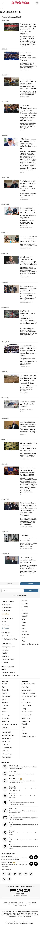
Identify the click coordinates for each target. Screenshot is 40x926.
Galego (24, 595)
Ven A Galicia (26, 706)
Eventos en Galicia (7, 659)
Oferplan (4, 653)
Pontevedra (26, 635)
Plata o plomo (26, 702)
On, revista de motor (28, 736)
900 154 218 (20, 890)
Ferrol (24, 622)
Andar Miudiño (7, 748)
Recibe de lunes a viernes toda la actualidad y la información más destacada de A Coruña (23, 817)
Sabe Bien (25, 687)
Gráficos (4, 712)
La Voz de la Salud (28, 684)
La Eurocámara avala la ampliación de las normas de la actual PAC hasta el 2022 (28, 471)
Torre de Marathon (8, 735)
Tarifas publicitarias (8, 647)
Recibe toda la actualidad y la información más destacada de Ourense (23, 846)
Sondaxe (12, 904)
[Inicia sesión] (36, 2)
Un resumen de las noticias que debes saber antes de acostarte (22, 773)
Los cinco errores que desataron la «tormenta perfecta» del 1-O (28, 288)
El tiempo (5, 727)
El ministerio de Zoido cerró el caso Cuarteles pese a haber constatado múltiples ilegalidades (28, 213)
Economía (5, 690)
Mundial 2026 (6, 732)
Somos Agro (6, 715)
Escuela (24, 733)
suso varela (24, 392)
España (4, 693)
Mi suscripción (6, 604)
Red (23, 699)
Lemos (24, 625)
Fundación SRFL (23, 902)
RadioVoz (6, 904)
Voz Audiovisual (32, 902)
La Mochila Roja (27, 715)
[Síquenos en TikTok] (31, 874)
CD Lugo (5, 744)
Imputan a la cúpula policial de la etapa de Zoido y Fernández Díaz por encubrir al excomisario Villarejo (28, 427)
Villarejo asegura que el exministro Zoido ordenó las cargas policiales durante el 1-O (28, 144)
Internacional (6, 696)
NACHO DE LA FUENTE (26, 548)
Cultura (4, 709)
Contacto (4, 662)
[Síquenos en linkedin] (20, 874)
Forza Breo (5, 751)
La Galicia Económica (9, 724)
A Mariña (25, 607)
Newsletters (5, 625)
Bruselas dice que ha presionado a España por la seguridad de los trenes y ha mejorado (28, 29)
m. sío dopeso (24, 459)
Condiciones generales (12, 923)
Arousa (24, 610)
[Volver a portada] (20, 3)
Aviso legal (8, 922)
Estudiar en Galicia (28, 693)
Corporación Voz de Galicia (10, 902)
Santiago (25, 638)
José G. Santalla (25, 70)
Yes (23, 730)
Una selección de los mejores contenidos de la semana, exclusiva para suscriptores (22, 780)
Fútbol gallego (6, 754)
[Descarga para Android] (36, 857)
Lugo (23, 628)
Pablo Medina (24, 199)
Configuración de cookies (26, 923)
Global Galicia (26, 690)
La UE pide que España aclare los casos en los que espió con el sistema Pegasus (28, 260)
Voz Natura (24, 904)
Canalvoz (18, 904)
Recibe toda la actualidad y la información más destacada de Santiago (23, 832)
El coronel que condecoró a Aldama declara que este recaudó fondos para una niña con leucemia (28, 83)
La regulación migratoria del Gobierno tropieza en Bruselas (28, 56)
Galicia (4, 687)
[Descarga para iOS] (31, 857)
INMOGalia (5, 656)
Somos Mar (5, 718)
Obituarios (5, 721)
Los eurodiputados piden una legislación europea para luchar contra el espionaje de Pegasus (28, 350)
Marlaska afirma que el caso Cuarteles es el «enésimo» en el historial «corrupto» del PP (28, 186)
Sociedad (5, 706)
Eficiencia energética (8, 672)
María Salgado (24, 96)
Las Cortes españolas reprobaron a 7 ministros (28, 537)
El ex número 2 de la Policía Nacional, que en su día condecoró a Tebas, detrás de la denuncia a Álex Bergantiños (28, 509)
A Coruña (25, 603)
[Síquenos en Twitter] (9, 874)
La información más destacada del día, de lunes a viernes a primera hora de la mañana (23, 766)
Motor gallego (6, 757)
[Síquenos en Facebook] (4, 874)
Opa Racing (6, 741)
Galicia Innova (26, 718)
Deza (23, 619)
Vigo (23, 641)
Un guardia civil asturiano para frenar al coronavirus (27, 559)
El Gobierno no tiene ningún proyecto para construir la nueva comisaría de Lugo (28, 379)
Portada (4, 684)
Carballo (24, 616)
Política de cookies (30, 922)
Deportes (5, 702)
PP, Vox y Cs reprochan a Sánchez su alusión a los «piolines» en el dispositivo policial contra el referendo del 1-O (28, 318)
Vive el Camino (27, 712)
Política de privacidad (18, 922)
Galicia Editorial (22, 905)
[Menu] (3, 3)
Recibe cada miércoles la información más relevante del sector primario (22, 795)
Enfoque (24, 709)
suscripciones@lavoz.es (20, 895)
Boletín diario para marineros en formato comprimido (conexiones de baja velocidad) (21, 802)
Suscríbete (5, 614)
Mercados (25, 724)
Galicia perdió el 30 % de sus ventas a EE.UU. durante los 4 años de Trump (28, 447)
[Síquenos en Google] (9, 879)
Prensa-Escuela (33, 904)
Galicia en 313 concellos (30, 644)
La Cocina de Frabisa (29, 696)
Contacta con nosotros (9, 639)
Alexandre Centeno (26, 526)
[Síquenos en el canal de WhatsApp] (4, 879)
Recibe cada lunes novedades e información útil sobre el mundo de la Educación (22, 788)
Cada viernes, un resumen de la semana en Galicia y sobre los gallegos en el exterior (23, 810)
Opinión (4, 699)
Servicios (4, 650)
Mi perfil (4, 622)
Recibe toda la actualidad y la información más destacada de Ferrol (23, 824)
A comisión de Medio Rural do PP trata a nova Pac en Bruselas (28, 238)
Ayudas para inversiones (10, 675)
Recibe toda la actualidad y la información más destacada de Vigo (23, 839)
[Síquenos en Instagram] (14, 874)
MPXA (15, 905)
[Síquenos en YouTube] (25, 874)
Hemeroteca (5, 611)
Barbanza (25, 613)
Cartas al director (7, 636)
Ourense (24, 631)
